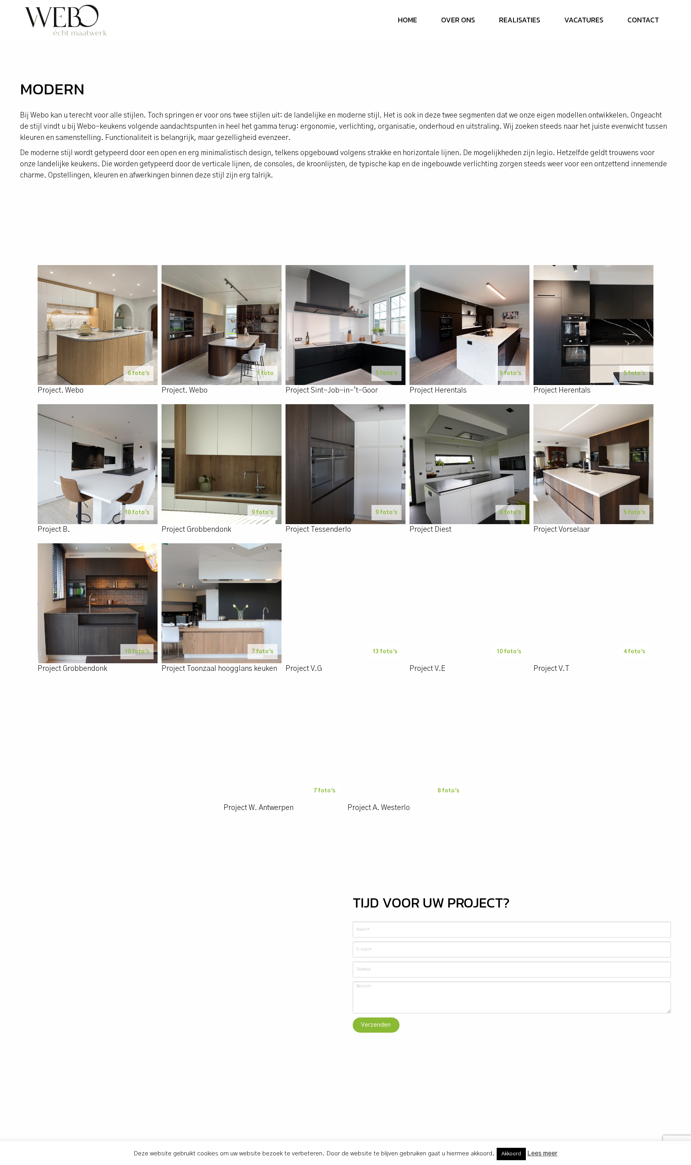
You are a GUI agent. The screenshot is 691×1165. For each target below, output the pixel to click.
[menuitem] (407, 20)
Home (407, 19)
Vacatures (583, 19)
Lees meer (542, 1154)
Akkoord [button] (511, 1154)
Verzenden (376, 1025)
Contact (643, 19)
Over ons (458, 19)
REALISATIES (519, 19)
